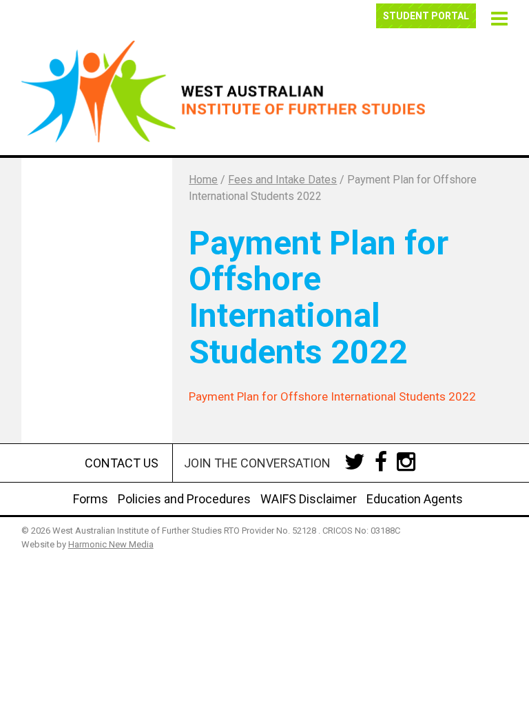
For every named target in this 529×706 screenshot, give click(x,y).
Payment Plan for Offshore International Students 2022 (332, 396)
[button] (497, 17)
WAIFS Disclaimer (308, 499)
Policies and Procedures (184, 499)
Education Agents (414, 499)
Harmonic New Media (111, 544)
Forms (90, 499)
